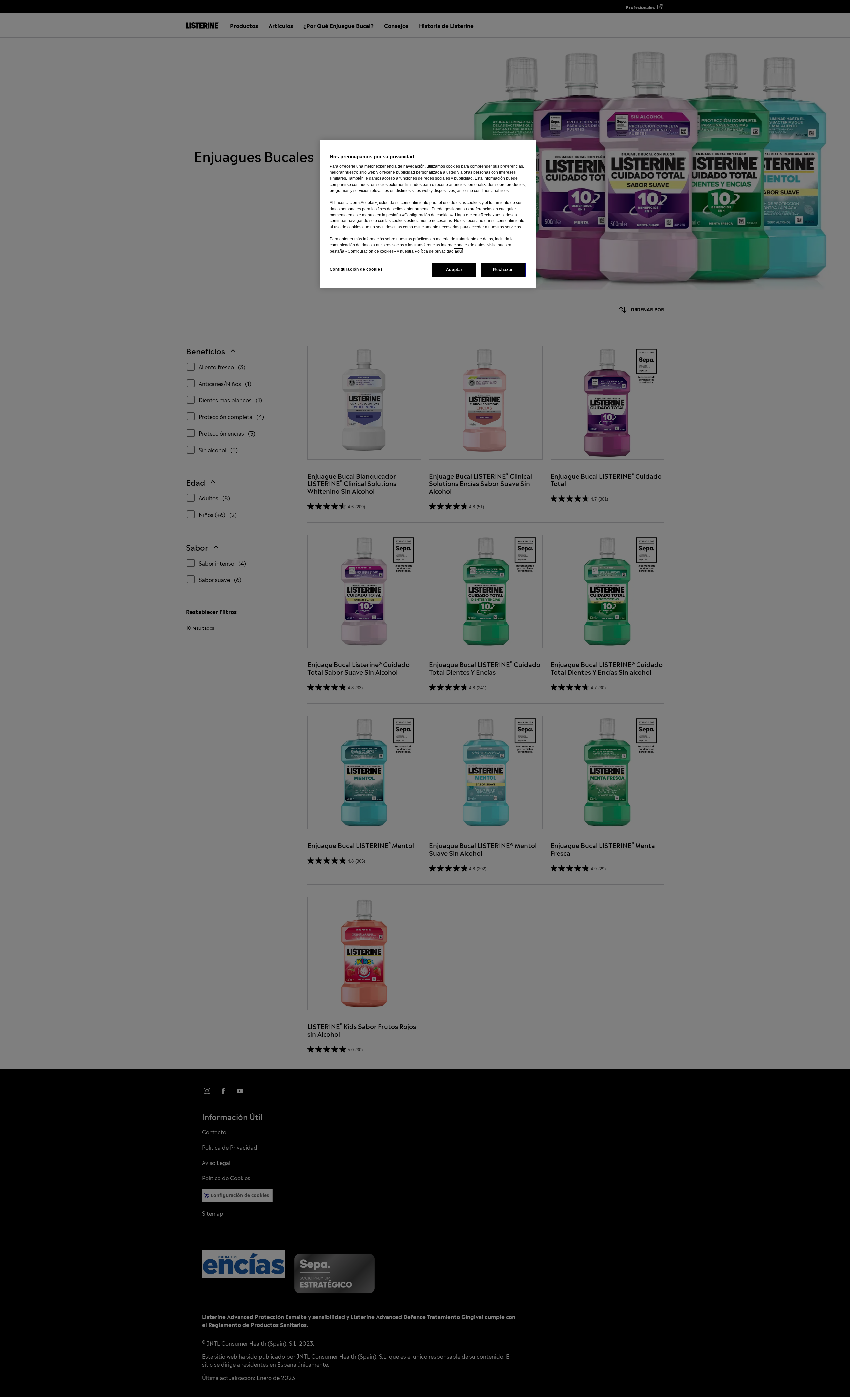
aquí (459, 251)
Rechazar (503, 269)
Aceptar (454, 269)
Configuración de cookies (356, 269)
